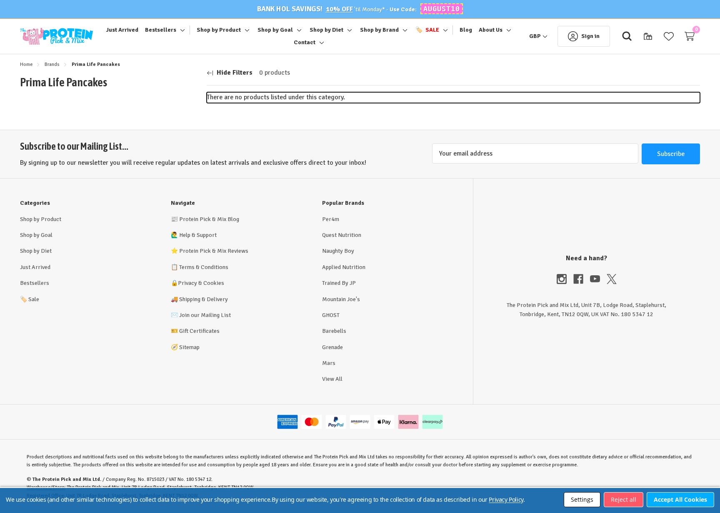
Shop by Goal (36, 235)
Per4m (330, 219)
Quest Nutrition (341, 235)
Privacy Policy (506, 499)
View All (332, 378)
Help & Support (198, 235)
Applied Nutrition (343, 267)
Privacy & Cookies (201, 283)
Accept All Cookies (680, 499)
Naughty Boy (338, 250)
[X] (612, 279)
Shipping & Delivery (203, 299)
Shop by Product (40, 219)
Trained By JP (339, 283)
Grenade (332, 347)
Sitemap (189, 347)
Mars (328, 363)
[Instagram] (565, 279)
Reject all (623, 499)
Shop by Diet (36, 250)
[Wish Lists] (668, 36)
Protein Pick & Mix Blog (209, 219)
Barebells (334, 330)
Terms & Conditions (203, 267)
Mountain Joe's (341, 299)
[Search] (627, 36)
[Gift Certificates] (648, 36)
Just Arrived (35, 267)
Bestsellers (34, 283)
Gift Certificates (199, 330)
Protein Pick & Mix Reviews (213, 250)
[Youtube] (598, 279)
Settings (582, 499)
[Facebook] (581, 279)
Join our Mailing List (205, 315)
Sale (29, 299)
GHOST (331, 315)
